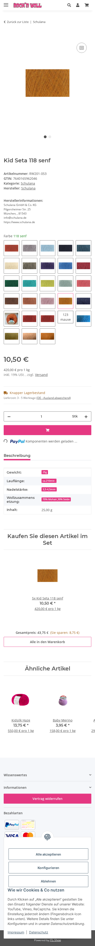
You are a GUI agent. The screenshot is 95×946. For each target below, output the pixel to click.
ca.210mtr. (49, 480)
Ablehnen (48, 881)
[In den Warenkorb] (7, 36)
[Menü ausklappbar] (6, 3)
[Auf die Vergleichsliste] (82, 48)
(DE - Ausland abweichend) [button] (53, 398)
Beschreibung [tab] (17, 455)
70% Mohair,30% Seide (56, 499)
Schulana (28, 183)
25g (45, 472)
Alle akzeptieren (48, 854)
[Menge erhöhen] (86, 416)
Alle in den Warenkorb (47, 642)
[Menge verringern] (9, 416)
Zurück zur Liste (18, 22)
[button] (69, 5)
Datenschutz (38, 932)
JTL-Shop (55, 940)
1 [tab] (45, 136)
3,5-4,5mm (49, 489)
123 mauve (66, 317)
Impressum (16, 932)
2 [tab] (49, 136)
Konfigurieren (48, 868)
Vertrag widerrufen (47, 798)
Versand (41, 374)
